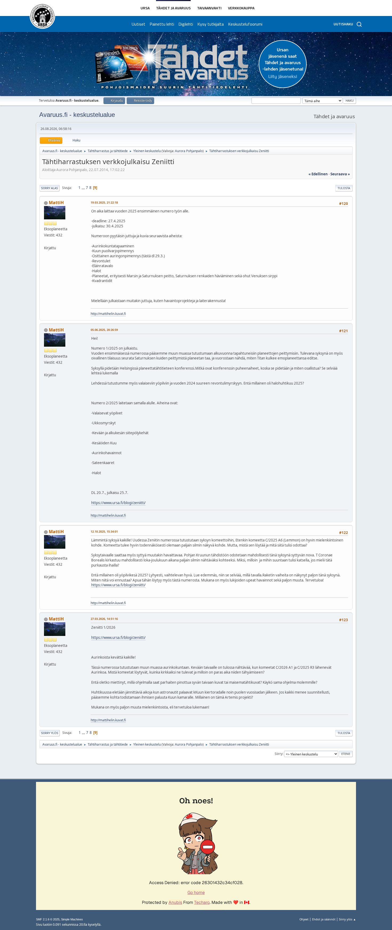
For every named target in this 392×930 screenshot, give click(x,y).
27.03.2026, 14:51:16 (104, 619)
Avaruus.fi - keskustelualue (77, 114)
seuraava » (340, 174)
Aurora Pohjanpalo (189, 151)
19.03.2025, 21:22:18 (104, 202)
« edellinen (318, 174)
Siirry (278, 753)
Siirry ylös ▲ (347, 919)
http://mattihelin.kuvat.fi (108, 313)
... (84, 187)
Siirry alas (49, 188)
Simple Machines (72, 919)
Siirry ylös (49, 733)
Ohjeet (304, 919)
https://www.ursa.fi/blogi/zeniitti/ (118, 502)
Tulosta (344, 188)
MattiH (56, 202)
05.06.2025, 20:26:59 (104, 330)
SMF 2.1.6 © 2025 (47, 919)
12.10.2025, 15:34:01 (104, 531)
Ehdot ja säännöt (323, 919)
